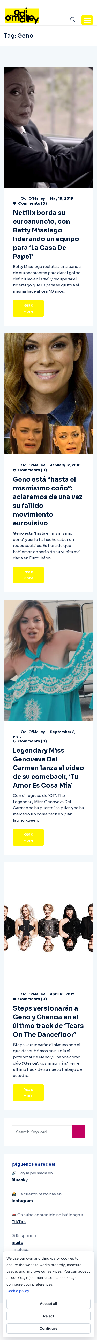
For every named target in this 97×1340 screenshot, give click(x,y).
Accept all (48, 1303)
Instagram (22, 1200)
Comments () (32, 203)
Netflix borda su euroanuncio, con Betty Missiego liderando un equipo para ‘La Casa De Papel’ (46, 234)
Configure (48, 1328)
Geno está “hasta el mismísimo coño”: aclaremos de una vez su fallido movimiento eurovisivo (47, 501)
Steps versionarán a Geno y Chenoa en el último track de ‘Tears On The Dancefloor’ (48, 1022)
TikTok (19, 1221)
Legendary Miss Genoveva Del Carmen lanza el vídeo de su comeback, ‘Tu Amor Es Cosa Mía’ (48, 768)
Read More (28, 308)
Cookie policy (17, 1291)
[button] (87, 20)
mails (17, 1242)
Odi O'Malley (33, 198)
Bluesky (20, 1180)
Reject (48, 1316)
